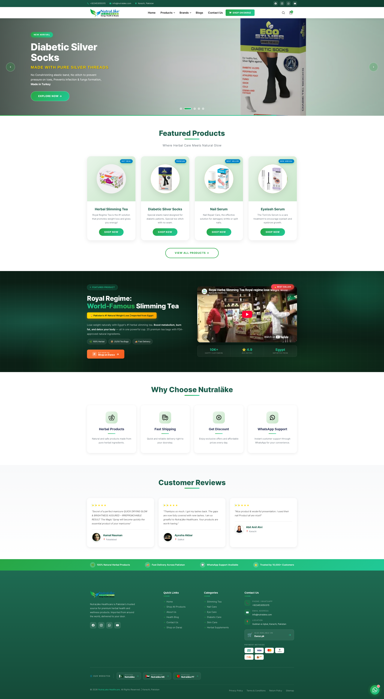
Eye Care (212, 612)
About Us (171, 612)
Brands (184, 12)
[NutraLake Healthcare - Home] (105, 13)
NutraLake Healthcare (109, 689)
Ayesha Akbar (184, 535)
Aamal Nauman (112, 535)
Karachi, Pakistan (146, 3)
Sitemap (290, 690)
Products (166, 12)
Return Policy (275, 690)
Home (152, 12)
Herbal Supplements (218, 627)
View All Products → (192, 252)
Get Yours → (47, 90)
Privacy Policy (236, 690)
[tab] (181, 109)
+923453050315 (98, 3)
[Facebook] (275, 3)
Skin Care (212, 622)
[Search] (283, 13)
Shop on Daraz (242, 12)
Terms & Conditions (256, 690)
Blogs (199, 12)
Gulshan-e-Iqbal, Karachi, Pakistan (269, 624)
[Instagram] (282, 3)
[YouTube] (295, 3)
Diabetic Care (214, 617)
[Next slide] (373, 67)
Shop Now (111, 232)
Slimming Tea (214, 601)
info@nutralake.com (121, 3)
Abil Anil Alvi (254, 527)
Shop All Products (176, 606)
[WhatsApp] (288, 3)
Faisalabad (111, 539)
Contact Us (215, 12)
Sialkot (181, 539)
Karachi (252, 531)
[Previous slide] (10, 67)
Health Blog (172, 617)
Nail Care (212, 606)
